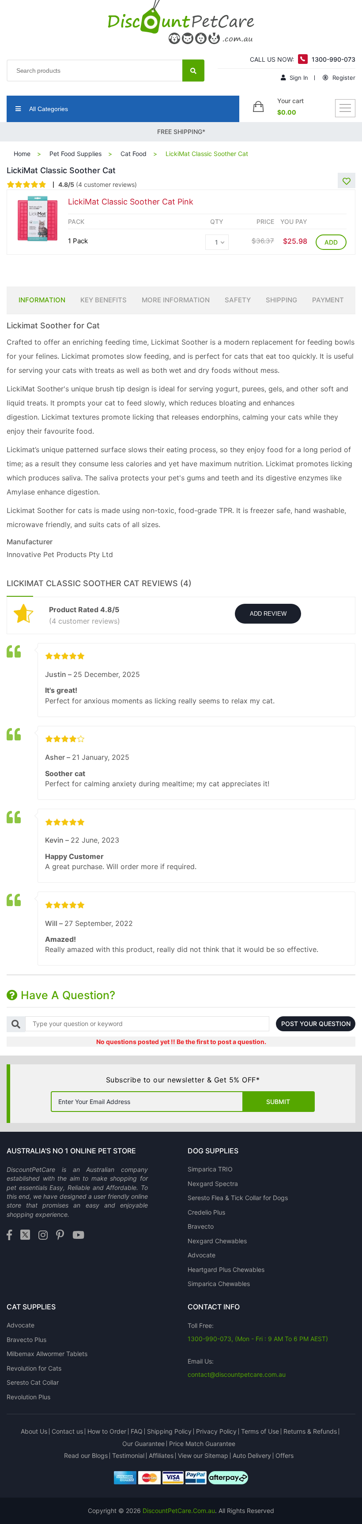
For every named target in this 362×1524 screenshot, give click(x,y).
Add (331, 242)
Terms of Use (260, 1431)
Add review (268, 613)
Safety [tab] (238, 300)
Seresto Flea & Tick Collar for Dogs (238, 1197)
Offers (284, 1455)
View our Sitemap (203, 1455)
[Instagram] (43, 1235)
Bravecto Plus (26, 1339)
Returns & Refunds (310, 1431)
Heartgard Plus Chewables (226, 1269)
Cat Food (134, 153)
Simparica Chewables (219, 1283)
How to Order (106, 1431)
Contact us (67, 1431)
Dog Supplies (213, 1150)
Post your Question (316, 1023)
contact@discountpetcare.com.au (237, 1374)
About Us (34, 1431)
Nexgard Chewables (217, 1241)
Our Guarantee (143, 1443)
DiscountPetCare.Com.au (179, 1510)
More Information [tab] (176, 300)
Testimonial (128, 1455)
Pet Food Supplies (75, 153)
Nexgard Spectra (213, 1183)
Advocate (201, 1255)
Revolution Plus (28, 1397)
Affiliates (161, 1455)
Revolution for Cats (34, 1368)
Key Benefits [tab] (103, 300)
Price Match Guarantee (202, 1443)
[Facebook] (9, 1235)
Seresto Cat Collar (33, 1382)
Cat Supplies (31, 1306)
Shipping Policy (169, 1431)
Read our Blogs (86, 1455)
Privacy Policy (216, 1431)
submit (278, 1101)
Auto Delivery (252, 1455)
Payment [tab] (328, 300)
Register (343, 77)
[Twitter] (25, 1235)
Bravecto (201, 1226)
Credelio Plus (206, 1212)
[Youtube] (78, 1235)
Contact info (214, 1306)
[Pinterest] (60, 1235)
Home (22, 153)
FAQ (137, 1431)
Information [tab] (42, 300)
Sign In (298, 77)
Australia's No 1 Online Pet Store (71, 1150)
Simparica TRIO (210, 1169)
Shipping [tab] (281, 300)
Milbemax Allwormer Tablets (47, 1353)
